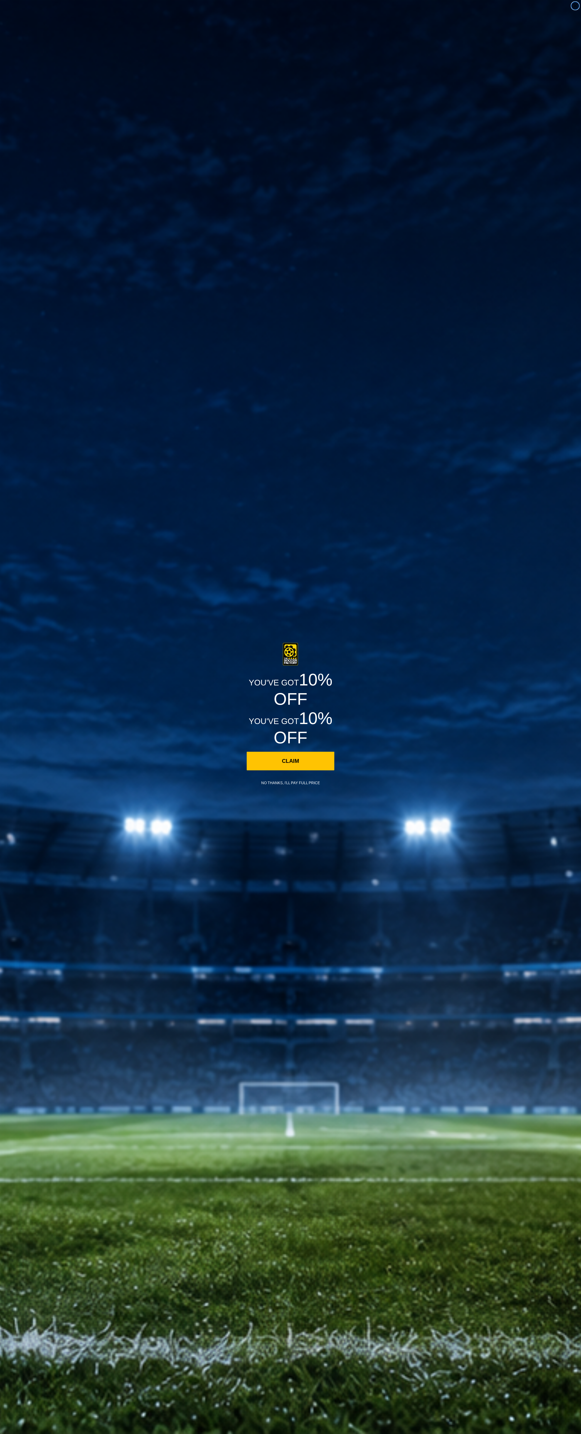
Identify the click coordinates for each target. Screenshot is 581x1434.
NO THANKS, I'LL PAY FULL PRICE (290, 783)
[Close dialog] (575, 6)
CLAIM (290, 761)
